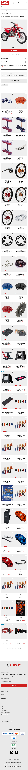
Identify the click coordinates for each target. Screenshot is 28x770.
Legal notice (3, 706)
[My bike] (18, 3)
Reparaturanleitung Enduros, (7, 504)
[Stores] (14, 3)
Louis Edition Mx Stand (20, 366)
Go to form (24, 75)
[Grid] (23, 90)
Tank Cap (21, 111)
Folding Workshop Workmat (7, 412)
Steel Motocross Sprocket (7, 251)
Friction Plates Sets (7, 274)
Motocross (7, 389)
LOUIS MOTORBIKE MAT (21, 389)
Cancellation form (5, 714)
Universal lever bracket (20, 527)
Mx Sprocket (20, 320)
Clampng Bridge (21, 412)
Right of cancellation (5, 712)
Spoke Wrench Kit (7, 550)
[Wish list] (22, 3)
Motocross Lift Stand (7, 366)
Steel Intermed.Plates (21, 228)
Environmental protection (6, 721)
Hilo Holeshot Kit (7, 641)
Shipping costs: (7, 764)
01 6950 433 (15, 665)
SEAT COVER (20, 158)
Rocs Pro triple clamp (7, 135)
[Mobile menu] (2, 7)
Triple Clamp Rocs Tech (20, 135)
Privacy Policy (4, 710)
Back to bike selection (6, 13)
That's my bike (14, 50)
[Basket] (26, 3)
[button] (26, 7)
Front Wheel (20, 205)
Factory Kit (21, 618)
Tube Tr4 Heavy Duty (21, 343)
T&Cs (2, 708)
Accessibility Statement (6, 719)
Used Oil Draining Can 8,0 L (7, 343)
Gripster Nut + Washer (21, 435)
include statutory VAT (14, 762)
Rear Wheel (21, 181)
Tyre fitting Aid (7, 527)
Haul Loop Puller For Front (21, 573)
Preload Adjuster (21, 274)
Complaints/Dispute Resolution (7, 716)
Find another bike (13, 54)
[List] (26, 90)
